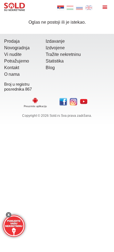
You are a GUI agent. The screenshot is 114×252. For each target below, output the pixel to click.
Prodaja (12, 41)
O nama (12, 74)
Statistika (55, 61)
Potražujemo (16, 61)
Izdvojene (55, 47)
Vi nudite (13, 54)
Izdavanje (55, 41)
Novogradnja (17, 47)
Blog (50, 67)
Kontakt (11, 67)
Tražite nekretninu (63, 54)
